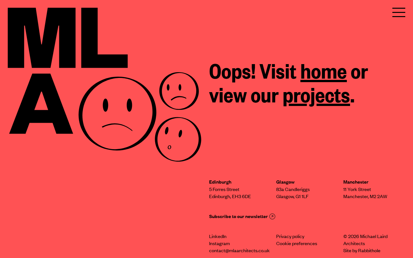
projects (316, 98)
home (323, 74)
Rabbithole (369, 251)
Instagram (219, 244)
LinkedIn (218, 237)
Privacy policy (290, 237)
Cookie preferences (296, 244)
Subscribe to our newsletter (238, 217)
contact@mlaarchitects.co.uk (239, 251)
